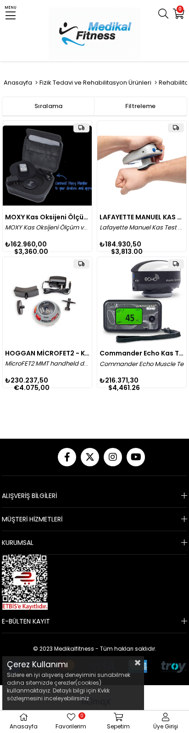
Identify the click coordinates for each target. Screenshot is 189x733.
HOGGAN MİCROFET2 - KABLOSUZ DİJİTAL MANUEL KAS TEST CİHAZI (47, 353)
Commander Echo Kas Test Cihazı (142, 353)
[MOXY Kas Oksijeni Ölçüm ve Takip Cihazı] (47, 165)
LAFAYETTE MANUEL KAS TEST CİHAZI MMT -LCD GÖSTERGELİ (142, 217)
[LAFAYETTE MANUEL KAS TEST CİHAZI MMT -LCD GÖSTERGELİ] (141, 165)
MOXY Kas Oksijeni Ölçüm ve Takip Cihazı (47, 217)
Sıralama (48, 106)
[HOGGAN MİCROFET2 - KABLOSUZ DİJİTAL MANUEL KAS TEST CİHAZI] (47, 301)
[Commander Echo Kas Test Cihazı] (141, 301)
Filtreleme (140, 106)
